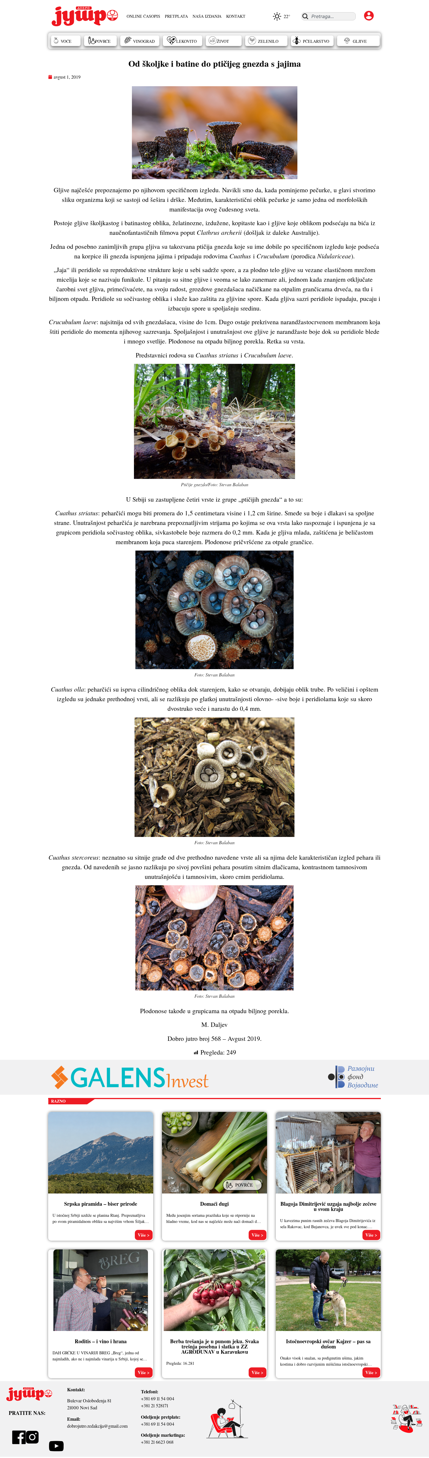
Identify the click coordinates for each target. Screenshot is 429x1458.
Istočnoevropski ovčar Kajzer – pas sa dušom (328, 1343)
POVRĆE (103, 41)
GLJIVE (360, 41)
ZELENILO (268, 41)
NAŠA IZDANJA (207, 16)
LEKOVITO (186, 41)
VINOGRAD (144, 41)
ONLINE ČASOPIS (143, 16)
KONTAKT (235, 16)
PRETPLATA (176, 16)
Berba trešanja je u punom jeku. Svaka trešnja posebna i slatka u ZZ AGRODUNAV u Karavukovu (214, 1346)
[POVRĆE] (243, 1191)
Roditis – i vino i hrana (101, 1341)
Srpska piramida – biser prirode (100, 1203)
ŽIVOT (223, 41)
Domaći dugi (214, 1203)
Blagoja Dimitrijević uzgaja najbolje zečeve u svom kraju (328, 1206)
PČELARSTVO (316, 41)
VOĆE (66, 41)
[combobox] (328, 16)
